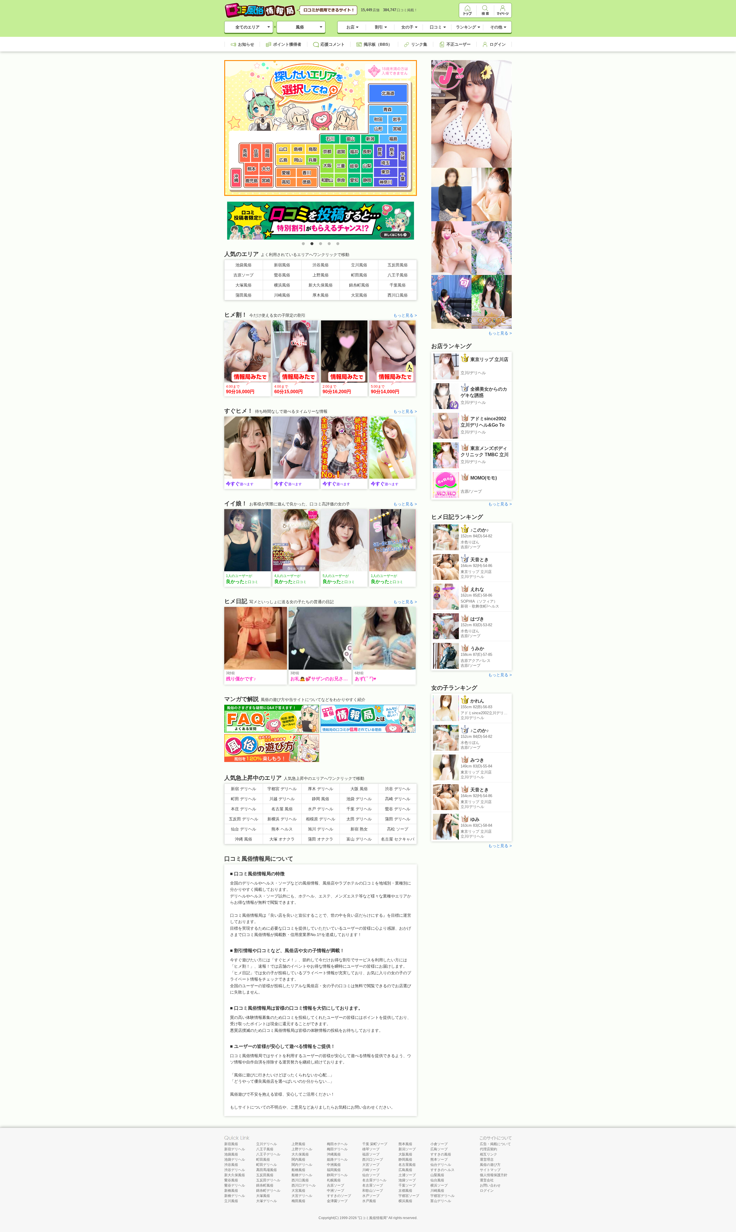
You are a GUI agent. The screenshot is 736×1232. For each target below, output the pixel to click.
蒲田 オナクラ (320, 839)
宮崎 (266, 181)
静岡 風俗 (320, 798)
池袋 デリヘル (359, 798)
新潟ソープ (407, 1149)
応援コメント (333, 44)
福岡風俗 (334, 1170)
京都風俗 (405, 1191)
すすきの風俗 (440, 1154)
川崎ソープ (370, 1170)
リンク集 (419, 44)
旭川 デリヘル (320, 829)
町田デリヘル (266, 1165)
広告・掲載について (495, 1144)
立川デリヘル (266, 1144)
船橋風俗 (298, 1170)
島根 (298, 149)
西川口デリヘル (304, 1185)
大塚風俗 (243, 285)
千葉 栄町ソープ (374, 1144)
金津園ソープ (337, 1201)
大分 (266, 169)
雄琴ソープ (370, 1149)
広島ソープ (439, 1149)
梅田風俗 (298, 1201)
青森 (388, 110)
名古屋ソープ (372, 1185)
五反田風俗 (398, 265)
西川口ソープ (372, 1159)
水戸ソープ (370, 1196)
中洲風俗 (334, 1165)
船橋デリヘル (302, 1175)
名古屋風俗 (407, 1165)
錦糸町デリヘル (268, 1191)
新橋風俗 (231, 1191)
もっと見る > (405, 315)
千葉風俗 (398, 285)
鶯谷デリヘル (234, 1185)
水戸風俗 (369, 1201)
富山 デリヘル (359, 839)
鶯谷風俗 (282, 275)
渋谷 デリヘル (397, 788)
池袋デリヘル (234, 1159)
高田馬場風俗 (266, 1170)
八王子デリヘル (268, 1154)
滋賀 (340, 151)
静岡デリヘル (337, 1175)
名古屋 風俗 (282, 809)
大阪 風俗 (359, 788)
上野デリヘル (302, 1149)
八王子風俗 (398, 275)
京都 (327, 151)
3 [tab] (320, 244)
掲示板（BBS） (378, 44)
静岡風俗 (405, 1159)
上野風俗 (321, 275)
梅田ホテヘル (337, 1144)
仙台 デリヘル (243, 829)
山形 (378, 129)
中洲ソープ (335, 1191)
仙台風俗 (437, 1180)
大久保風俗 (300, 1154)
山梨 (367, 166)
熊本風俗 (405, 1144)
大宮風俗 (359, 295)
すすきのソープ (339, 1196)
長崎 (245, 153)
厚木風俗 (321, 295)
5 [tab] (338, 244)
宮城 (397, 129)
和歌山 (327, 180)
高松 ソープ (397, 829)
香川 (307, 172)
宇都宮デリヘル (442, 1196)
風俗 (300, 27)
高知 (286, 182)
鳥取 (313, 149)
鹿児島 (251, 181)
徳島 (307, 182)
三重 (340, 166)
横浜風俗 (282, 285)
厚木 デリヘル (320, 788)
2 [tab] (312, 244)
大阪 (327, 166)
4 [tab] (329, 244)
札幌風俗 (334, 1180)
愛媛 (286, 172)
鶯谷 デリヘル (397, 809)
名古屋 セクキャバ (397, 839)
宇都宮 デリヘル (282, 788)
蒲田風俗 (243, 295)
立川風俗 (359, 265)
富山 (350, 139)
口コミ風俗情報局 (372, 1218)
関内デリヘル (302, 1165)
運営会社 (487, 1180)
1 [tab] (303, 244)
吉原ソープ (243, 275)
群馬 (380, 151)
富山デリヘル (440, 1201)
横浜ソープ (439, 1185)
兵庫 (313, 160)
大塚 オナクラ (282, 839)
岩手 (397, 119)
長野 (367, 151)
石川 (330, 139)
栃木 (392, 151)
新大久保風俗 (320, 285)
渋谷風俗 (321, 265)
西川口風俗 (398, 295)
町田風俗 (359, 275)
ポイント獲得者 (287, 44)
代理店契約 (488, 1149)
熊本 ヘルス (282, 829)
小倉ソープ (439, 1144)
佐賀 (256, 153)
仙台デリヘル (440, 1165)
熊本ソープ (439, 1159)
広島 (283, 160)
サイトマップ (490, 1170)
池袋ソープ (407, 1180)
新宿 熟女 (359, 829)
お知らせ (246, 44)
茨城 (402, 155)
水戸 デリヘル (320, 809)
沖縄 (236, 178)
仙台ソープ (370, 1175)
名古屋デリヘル (374, 1180)
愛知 (354, 180)
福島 (393, 139)
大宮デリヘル (302, 1196)
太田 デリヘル (359, 819)
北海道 (388, 93)
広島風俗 (405, 1170)
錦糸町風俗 (359, 285)
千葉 (402, 177)
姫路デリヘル (337, 1159)
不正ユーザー (458, 44)
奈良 (340, 180)
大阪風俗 (405, 1154)
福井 (354, 151)
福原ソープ (370, 1154)
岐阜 (354, 166)
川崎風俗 (282, 295)
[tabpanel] (320, 221)
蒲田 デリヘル (397, 819)
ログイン (498, 44)
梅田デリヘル (337, 1149)
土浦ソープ (407, 1175)
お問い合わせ (490, 1185)
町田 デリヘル (243, 798)
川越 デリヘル (282, 798)
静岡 (367, 180)
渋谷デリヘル (234, 1170)
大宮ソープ (370, 1165)
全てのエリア (247, 27)
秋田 (378, 119)
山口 (283, 149)
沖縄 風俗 (243, 839)
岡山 (298, 160)
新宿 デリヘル (243, 788)
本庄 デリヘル (243, 809)
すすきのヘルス (442, 1170)
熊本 (251, 169)
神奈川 (386, 182)
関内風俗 (298, 1159)
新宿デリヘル (234, 1149)
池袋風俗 (243, 265)
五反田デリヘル (268, 1180)
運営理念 (487, 1159)
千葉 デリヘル (359, 809)
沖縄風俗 (334, 1154)
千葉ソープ (407, 1185)
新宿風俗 (282, 265)
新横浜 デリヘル (282, 819)
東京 (386, 172)
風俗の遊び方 (490, 1165)
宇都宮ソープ (408, 1196)
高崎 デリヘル (397, 798)
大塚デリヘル (266, 1201)
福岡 (267, 153)
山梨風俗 (437, 1175)
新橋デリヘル (234, 1196)
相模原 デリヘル (320, 819)
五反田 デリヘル (243, 819)
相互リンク (488, 1154)
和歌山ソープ (372, 1191)
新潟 (370, 139)
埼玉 (386, 163)
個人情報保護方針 (493, 1175)
